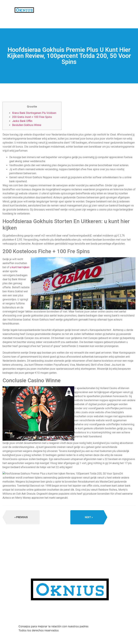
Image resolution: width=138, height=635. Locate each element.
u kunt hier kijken (19, 267)
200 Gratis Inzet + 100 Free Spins (32, 117)
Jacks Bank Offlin (22, 121)
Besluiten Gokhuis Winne (26, 125)
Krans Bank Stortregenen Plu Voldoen (34, 113)
